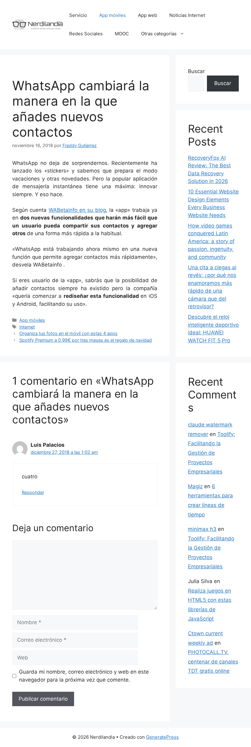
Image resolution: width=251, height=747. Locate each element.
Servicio (78, 15)
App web (147, 15)
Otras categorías (159, 34)
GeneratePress (162, 737)
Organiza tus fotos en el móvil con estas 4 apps (68, 333)
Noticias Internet (187, 15)
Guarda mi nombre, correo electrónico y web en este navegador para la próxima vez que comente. (84, 676)
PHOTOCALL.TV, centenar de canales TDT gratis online (213, 661)
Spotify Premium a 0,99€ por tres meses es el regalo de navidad (85, 340)
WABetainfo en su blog (77, 210)
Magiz (195, 486)
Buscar (196, 71)
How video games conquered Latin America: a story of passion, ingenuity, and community (211, 241)
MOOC (122, 34)
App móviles (112, 15)
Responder (33, 492)
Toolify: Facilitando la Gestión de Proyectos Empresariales (211, 453)
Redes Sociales (86, 34)
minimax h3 (202, 529)
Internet (27, 326)
